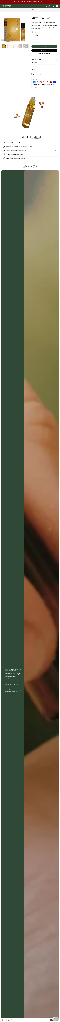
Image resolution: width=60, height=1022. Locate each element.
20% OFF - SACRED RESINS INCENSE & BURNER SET (26, 1)
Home (26, 9)
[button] (44, 46)
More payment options (44, 53)
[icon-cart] (53, 5)
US (51, 6)
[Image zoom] (15, 29)
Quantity (34, 38)
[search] (46, 5)
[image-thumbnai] (3, 46)
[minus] (33, 41)
